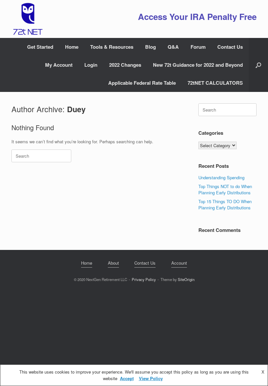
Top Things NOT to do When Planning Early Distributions (225, 189)
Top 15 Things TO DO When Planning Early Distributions (225, 204)
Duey (76, 109)
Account (179, 263)
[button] (258, 65)
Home (71, 46)
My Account (59, 64)
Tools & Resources (111, 46)
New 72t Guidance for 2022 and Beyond (198, 64)
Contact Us (230, 46)
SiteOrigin (186, 279)
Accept (127, 378)
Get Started (40, 46)
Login (90, 64)
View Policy (151, 378)
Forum (198, 46)
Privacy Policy (144, 279)
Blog (150, 46)
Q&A (173, 46)
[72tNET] (27, 19)
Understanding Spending (221, 177)
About (113, 263)
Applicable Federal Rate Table (142, 82)
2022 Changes (125, 64)
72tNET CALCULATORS (215, 82)
